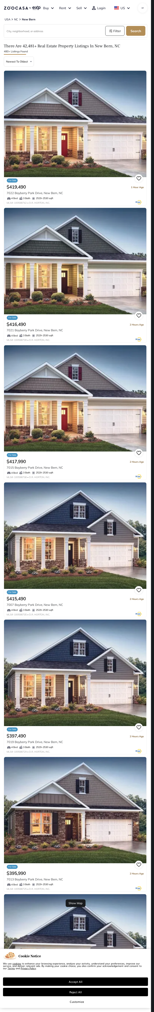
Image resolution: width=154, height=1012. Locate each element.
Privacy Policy (28, 968)
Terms (11, 968)
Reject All (75, 992)
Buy (46, 8)
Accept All (75, 982)
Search (136, 31)
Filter (117, 31)
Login (101, 8)
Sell (79, 8)
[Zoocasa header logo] (22, 8)
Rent (62, 8)
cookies (16, 963)
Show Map (75, 903)
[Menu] (142, 8)
